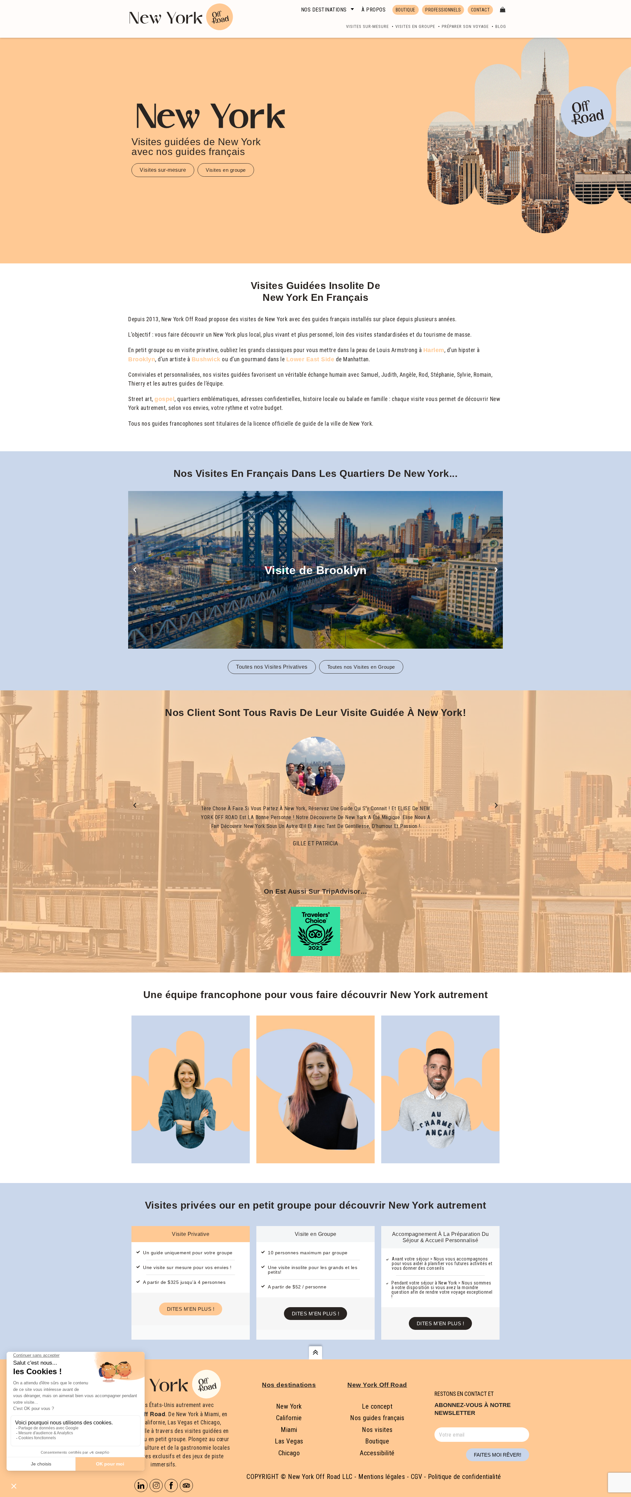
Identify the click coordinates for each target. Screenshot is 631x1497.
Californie (289, 1418)
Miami (289, 1430)
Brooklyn (141, 359)
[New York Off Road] (180, 15)
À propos (374, 10)
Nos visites (377, 1430)
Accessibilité (377, 1453)
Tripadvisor (186, 1485)
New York (289, 1406)
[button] (134, 570)
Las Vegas (289, 1441)
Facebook (171, 1485)
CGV (416, 1477)
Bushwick (206, 359)
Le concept (377, 1406)
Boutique (377, 1441)
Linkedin (141, 1485)
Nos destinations (324, 10)
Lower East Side (310, 359)
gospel (164, 399)
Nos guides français (377, 1418)
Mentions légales (381, 1477)
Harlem (433, 350)
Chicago (289, 1453)
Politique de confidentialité (464, 1477)
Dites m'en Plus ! (191, 1309)
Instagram (156, 1485)
